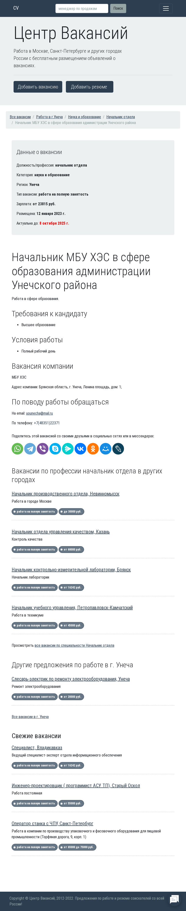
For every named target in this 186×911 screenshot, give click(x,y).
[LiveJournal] (118, 449)
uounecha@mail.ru (39, 413)
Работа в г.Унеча (49, 117)
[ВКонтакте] (80, 449)
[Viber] (42, 449)
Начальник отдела (120, 117)
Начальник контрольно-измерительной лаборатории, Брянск (71, 570)
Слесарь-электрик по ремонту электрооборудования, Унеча (71, 679)
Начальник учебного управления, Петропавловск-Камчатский (72, 607)
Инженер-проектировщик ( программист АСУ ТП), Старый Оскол (76, 785)
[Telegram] (30, 449)
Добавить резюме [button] (89, 87)
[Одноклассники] (93, 449)
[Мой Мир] (105, 449)
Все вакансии (20, 117)
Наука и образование (84, 117)
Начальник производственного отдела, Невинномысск (65, 494)
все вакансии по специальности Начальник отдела (74, 645)
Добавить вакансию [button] (38, 87)
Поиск (118, 8)
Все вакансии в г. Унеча (30, 716)
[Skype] (55, 449)
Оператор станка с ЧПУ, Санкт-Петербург (52, 823)
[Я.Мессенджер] (68, 449)
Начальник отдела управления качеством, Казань (61, 532)
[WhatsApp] (17, 449)
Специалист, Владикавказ (37, 747)
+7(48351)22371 (47, 423)
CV (16, 8)
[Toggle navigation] (166, 8)
